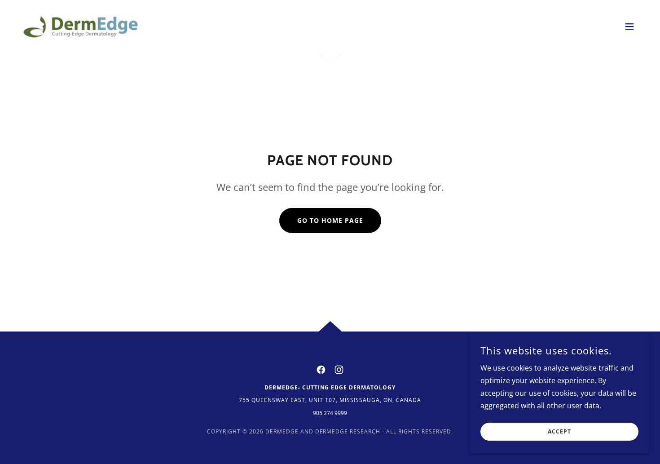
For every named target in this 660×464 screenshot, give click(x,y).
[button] (629, 26)
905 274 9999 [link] (330, 413)
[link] (81, 26)
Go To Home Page (330, 220)
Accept (559, 432)
